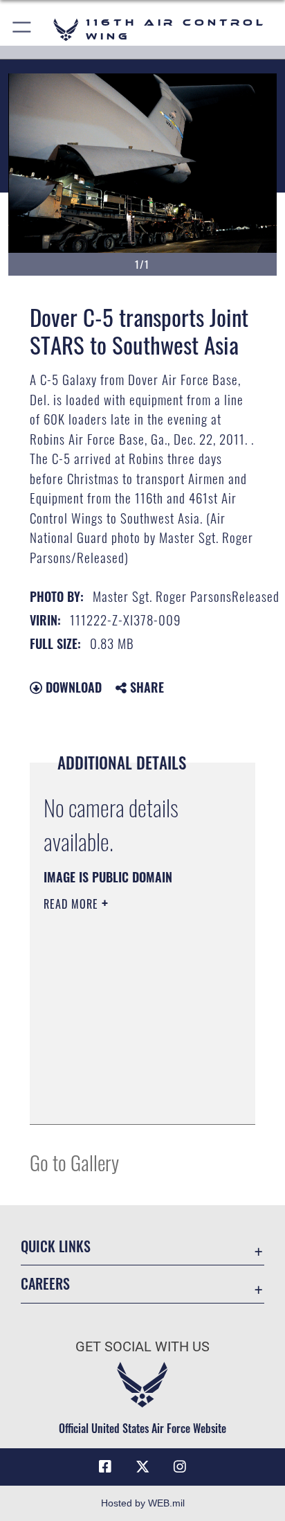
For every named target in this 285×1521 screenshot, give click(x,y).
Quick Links (56, 1246)
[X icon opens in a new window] (142, 1467)
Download (72, 687)
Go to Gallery (74, 1162)
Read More (73, 904)
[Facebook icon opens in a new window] (105, 1467)
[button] (22, 29)
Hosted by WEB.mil (143, 1503)
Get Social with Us (142, 1347)
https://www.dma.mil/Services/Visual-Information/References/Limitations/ (128, 1098)
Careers (45, 1284)
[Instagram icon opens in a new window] (179, 1467)
